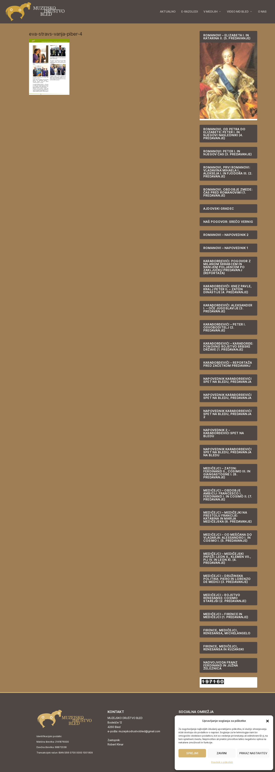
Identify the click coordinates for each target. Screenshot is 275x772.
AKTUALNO (168, 11)
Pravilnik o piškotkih (222, 762)
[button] (267, 721)
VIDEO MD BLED (238, 11)
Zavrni (222, 753)
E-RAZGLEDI (189, 11)
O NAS (262, 11)
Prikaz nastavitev (253, 753)
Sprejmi (192, 753)
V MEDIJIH (211, 11)
